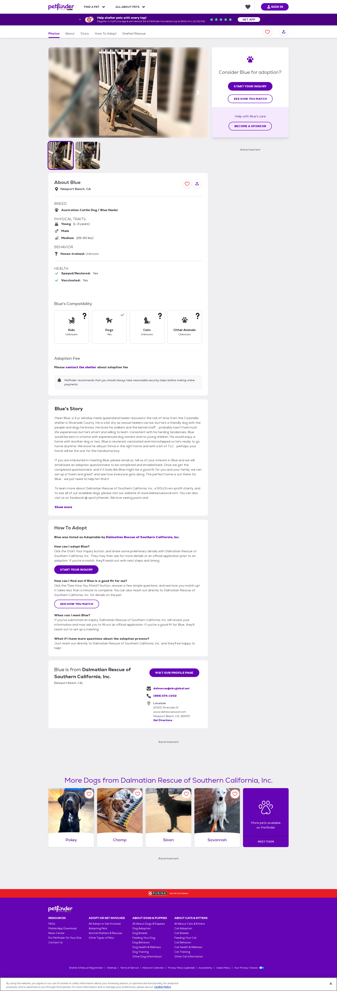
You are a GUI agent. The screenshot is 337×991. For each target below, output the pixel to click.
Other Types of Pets (101, 937)
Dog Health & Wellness (146, 947)
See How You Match (76, 604)
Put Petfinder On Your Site (64, 937)
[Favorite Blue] (267, 32)
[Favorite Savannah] (235, 794)
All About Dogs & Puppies (148, 923)
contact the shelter (81, 367)
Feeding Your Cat (185, 937)
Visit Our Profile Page (174, 672)
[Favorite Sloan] (186, 794)
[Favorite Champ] (138, 794)
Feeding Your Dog (143, 937)
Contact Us (55, 942)
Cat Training (182, 952)
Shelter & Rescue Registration (86, 967)
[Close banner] (80, 19)
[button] (60, 155)
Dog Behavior (141, 942)
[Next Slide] (198, 92)
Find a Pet (91, 7)
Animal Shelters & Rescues (105, 933)
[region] (168, 984)
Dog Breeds (139, 933)
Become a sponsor (250, 126)
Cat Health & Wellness (188, 947)
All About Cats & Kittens (189, 923)
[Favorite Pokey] (89, 794)
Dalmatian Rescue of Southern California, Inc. (142, 537)
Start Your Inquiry (76, 569)
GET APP (248, 19)
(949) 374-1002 (165, 696)
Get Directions (162, 720)
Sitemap (111, 967)
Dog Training (140, 952)
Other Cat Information (188, 956)
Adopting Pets (98, 928)
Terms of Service (129, 967)
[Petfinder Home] (61, 7)
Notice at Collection (153, 967)
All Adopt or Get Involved (105, 923)
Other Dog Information (147, 956)
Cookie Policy (223, 967)
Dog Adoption (141, 928)
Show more (63, 507)
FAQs (51, 923)
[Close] (330, 983)
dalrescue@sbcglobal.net (171, 688)
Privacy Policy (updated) (181, 967)
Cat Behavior (182, 942)
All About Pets (127, 7)
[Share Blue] (284, 32)
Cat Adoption (183, 928)
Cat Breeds (181, 933)
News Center (56, 933)
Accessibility (205, 967)
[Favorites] (248, 7)
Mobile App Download (62, 928)
